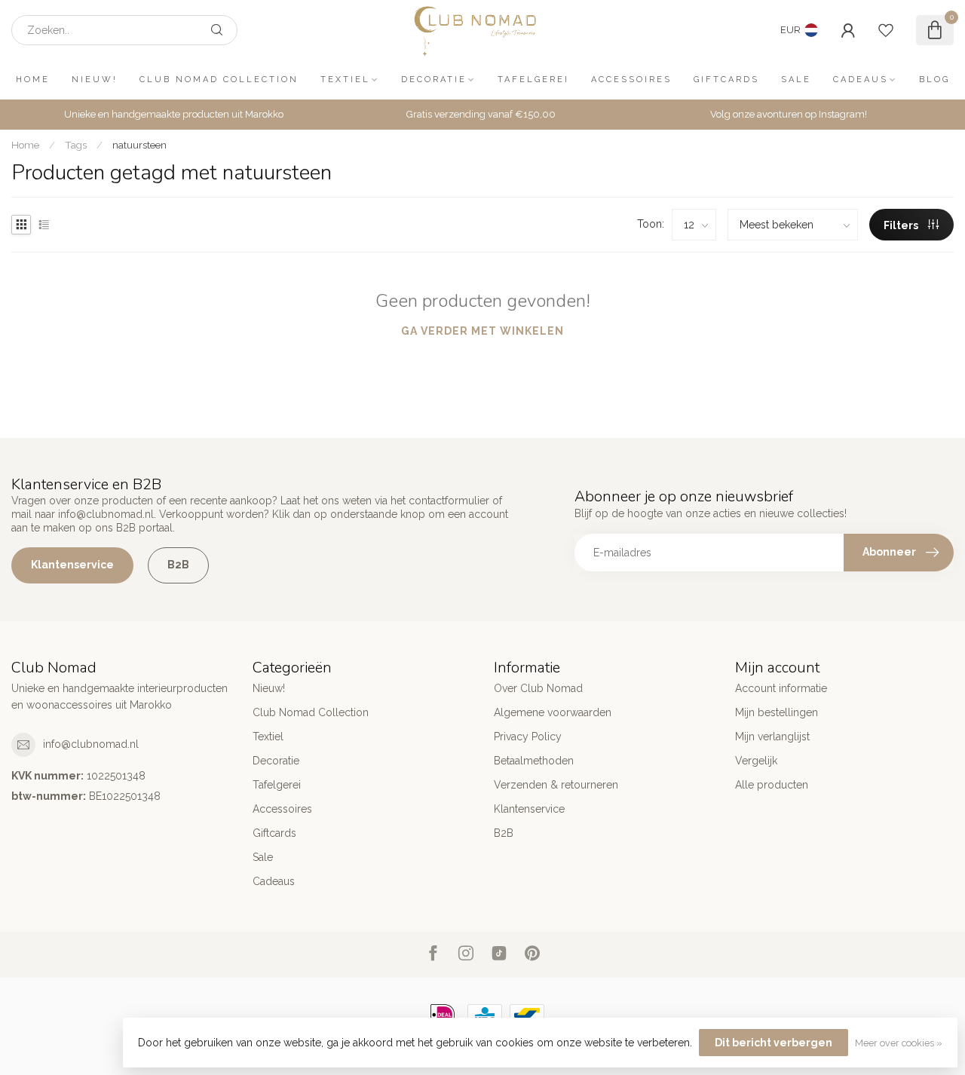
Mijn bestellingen (776, 712)
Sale (796, 79)
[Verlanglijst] (885, 30)
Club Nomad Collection (219, 79)
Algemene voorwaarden (552, 712)
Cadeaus (860, 79)
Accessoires (631, 79)
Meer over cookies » (898, 1043)
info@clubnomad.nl (91, 744)
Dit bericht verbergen (773, 1043)
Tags (76, 145)
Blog (934, 79)
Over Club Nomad (538, 688)
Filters (902, 225)
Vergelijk (756, 761)
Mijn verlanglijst (772, 736)
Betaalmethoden (534, 761)
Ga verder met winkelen (482, 331)
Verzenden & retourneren (556, 785)
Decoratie (434, 79)
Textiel (345, 79)
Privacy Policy (528, 736)
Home (33, 79)
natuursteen (139, 145)
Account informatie (781, 688)
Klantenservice (72, 565)
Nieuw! (95, 79)
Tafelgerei (533, 79)
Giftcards (726, 79)
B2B (178, 565)
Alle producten (771, 785)
